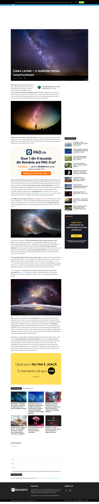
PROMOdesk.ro (56, 495)
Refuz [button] (71, 2)
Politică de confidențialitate (78, 500)
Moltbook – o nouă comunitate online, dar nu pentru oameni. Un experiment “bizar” (53, 430)
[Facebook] (66, 490)
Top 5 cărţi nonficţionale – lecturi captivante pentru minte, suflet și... (80, 158)
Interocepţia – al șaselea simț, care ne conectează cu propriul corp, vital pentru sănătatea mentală (18, 406)
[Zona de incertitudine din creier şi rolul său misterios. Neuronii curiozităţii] (36, 420)
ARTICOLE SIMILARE (16, 388)
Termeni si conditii (68, 500)
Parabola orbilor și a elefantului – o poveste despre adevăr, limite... (79, 179)
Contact (86, 500)
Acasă (12, 27)
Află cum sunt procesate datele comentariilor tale (47, 478)
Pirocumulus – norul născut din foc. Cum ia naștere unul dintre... (80, 200)
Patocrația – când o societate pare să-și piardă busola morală (80, 144)
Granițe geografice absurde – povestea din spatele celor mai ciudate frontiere (80, 151)
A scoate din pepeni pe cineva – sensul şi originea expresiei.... (80, 165)
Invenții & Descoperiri (19, 27)
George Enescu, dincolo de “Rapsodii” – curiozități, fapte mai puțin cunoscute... (80, 172)
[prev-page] (12, 437)
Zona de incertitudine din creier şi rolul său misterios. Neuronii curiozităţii (35, 430)
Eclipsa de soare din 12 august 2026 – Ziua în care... (80, 192)
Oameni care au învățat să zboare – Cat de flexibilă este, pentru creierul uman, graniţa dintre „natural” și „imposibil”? (18, 431)
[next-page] (14, 437)
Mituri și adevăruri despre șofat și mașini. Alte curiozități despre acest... (80, 207)
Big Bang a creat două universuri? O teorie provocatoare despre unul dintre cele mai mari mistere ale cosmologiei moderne (52, 407)
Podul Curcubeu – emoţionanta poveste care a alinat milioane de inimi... (80, 186)
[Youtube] (70, 490)
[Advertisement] (49, 17)
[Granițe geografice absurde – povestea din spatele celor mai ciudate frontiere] (68, 151)
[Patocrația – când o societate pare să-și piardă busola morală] (68, 144)
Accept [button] (81, 2)
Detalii (76, 2)
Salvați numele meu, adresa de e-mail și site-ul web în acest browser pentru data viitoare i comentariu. (36, 471)
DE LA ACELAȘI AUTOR (28, 388)
